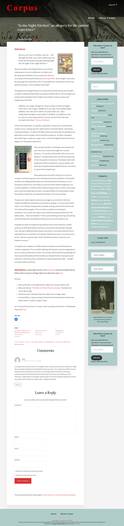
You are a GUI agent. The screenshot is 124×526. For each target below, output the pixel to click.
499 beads (94, 110)
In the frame (95, 165)
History (94, 200)
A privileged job (59, 330)
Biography (103, 186)
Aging (109, 180)
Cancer (108, 186)
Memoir (106, 207)
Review (94, 224)
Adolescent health (96, 180)
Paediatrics (109, 214)
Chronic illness (37, 342)
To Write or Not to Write (98, 126)
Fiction (93, 197)
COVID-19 (103, 189)
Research (111, 220)
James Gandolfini (48, 79)
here (61, 273)
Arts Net (77, 524)
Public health (96, 220)
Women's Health (97, 227)
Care (28, 342)
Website (17, 460)
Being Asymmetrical (97, 145)
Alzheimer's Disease (97, 183)
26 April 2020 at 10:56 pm (31, 361)
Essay (103, 193)
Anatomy (105, 183)
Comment (18, 405)
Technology (108, 224)
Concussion (97, 189)
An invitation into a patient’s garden (102, 149)
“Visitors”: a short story (41, 330)
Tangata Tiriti (95, 140)
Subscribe (96, 70)
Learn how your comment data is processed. (59, 495)
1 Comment (36, 39)
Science (99, 224)
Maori (102, 204)
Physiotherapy (94, 217)
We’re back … (95, 161)
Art (109, 183)
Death (109, 189)
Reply (18, 384)
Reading (105, 220)
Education (95, 193)
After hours (104, 180)
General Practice (104, 197)
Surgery (103, 224)
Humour (100, 200)
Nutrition (103, 214)
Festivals (109, 193)
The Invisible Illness (97, 122)
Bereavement (95, 186)
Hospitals (50, 342)
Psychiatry (107, 217)
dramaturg (51, 270)
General (98, 196)
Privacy (70, 520)
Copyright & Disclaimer (59, 520)
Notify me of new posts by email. (26, 475)
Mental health (99, 211)
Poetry (102, 217)
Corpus (22, 7)
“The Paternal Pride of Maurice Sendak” (46, 288)
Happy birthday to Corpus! (99, 115)
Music (107, 211)
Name (17, 437)
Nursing (98, 214)
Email (17, 448)
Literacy (58, 342)
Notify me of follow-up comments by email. (29, 471)
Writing (105, 227)
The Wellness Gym (96, 156)
